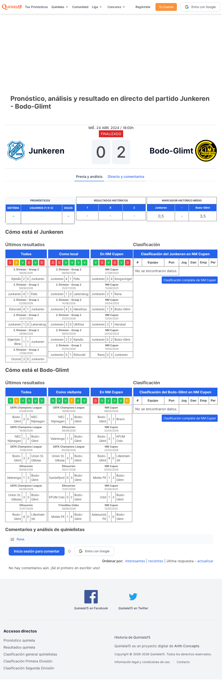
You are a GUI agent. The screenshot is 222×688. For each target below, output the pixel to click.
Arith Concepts (186, 646)
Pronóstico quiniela (19, 640)
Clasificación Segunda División (28, 668)
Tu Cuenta (166, 7)
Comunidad (80, 7)
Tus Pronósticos (36, 7)
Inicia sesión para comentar (36, 551)
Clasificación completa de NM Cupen (189, 280)
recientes (155, 561)
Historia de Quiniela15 (132, 637)
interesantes (135, 561)
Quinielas (57, 7)
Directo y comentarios (126, 176)
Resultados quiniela (19, 647)
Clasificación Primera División (27, 661)
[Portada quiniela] (12, 7)
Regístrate (142, 7)
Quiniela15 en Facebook (91, 608)
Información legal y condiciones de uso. (142, 662)
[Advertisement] (111, 47)
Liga (95, 7)
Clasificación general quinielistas (30, 654)
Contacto (183, 662)
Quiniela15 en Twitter (133, 608)
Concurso (114, 7)
